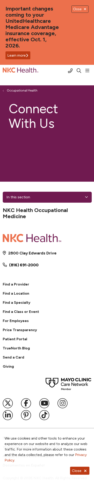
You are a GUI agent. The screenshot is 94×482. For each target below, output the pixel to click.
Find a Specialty (16, 302)
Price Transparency (20, 330)
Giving (8, 366)
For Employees (16, 321)
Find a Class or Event (21, 311)
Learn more (16, 55)
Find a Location (16, 293)
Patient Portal (15, 339)
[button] (88, 70)
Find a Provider (16, 284)
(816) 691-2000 (24, 264)
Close (76, 471)
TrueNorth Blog (16, 348)
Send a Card (13, 357)
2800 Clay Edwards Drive (32, 253)
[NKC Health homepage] (32, 71)
